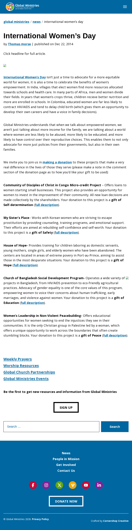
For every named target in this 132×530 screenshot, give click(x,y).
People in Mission (66, 459)
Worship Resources (21, 365)
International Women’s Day (24, 77)
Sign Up (66, 407)
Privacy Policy (40, 519)
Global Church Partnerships (29, 372)
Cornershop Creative (116, 520)
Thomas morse (19, 44)
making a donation (57, 162)
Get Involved (66, 465)
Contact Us (66, 470)
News (66, 453)
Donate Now (66, 501)
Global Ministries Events (26, 378)
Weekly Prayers (17, 359)
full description (46, 205)
